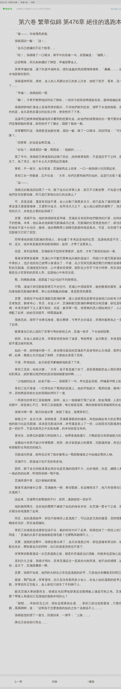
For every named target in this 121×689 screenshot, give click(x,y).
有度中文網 (12, 2)
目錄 (54, 681)
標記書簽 (114, 9)
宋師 (33, 2)
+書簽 (91, 681)
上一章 (18, 681)
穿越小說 (24, 2)
